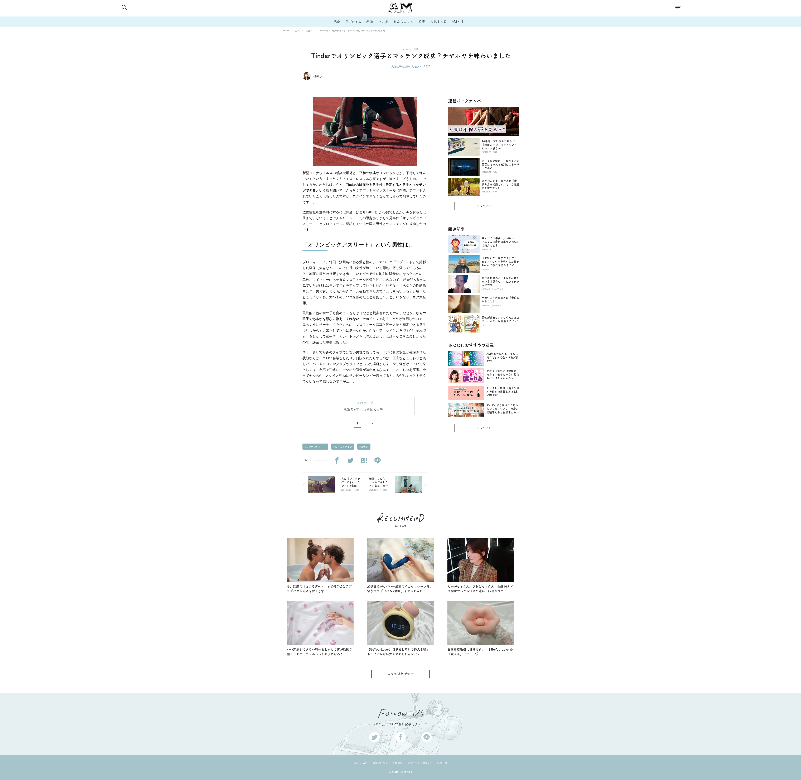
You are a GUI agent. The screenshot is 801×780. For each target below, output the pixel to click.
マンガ (383, 21)
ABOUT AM (360, 762)
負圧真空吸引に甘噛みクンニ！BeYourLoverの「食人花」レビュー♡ (480, 652)
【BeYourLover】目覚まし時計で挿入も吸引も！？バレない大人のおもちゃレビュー (398, 652)
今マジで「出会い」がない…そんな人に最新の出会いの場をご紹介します (500, 242)
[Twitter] (350, 460)
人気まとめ (438, 21)
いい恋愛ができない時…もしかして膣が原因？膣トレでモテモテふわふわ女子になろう (319, 652)
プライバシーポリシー (419, 762)
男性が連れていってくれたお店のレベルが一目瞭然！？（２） (500, 319)
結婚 (369, 21)
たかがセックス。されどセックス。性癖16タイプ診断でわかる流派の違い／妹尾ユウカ (480, 589)
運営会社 (442, 762)
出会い (309, 30)
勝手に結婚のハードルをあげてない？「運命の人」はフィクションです (500, 281)
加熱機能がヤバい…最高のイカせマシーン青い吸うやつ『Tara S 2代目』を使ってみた (400, 589)
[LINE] (377, 460)
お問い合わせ (380, 762)
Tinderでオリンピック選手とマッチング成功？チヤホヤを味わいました (351, 30)
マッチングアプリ (315, 446)
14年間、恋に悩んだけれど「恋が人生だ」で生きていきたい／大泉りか (499, 145)
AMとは (457, 21)
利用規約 (398, 762)
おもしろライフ (343, 446)
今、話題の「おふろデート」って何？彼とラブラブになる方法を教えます (319, 589)
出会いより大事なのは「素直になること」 (500, 299)
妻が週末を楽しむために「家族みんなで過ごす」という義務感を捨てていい (500, 184)
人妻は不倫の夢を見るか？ (406, 66)
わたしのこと (403, 21)
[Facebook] (336, 460)
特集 (421, 21)
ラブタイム (353, 21)
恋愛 (337, 21)
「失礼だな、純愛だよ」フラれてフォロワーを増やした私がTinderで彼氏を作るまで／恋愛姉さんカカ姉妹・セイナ (500, 262)
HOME (286, 30)
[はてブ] (364, 460)
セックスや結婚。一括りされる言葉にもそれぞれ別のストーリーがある (500, 164)
